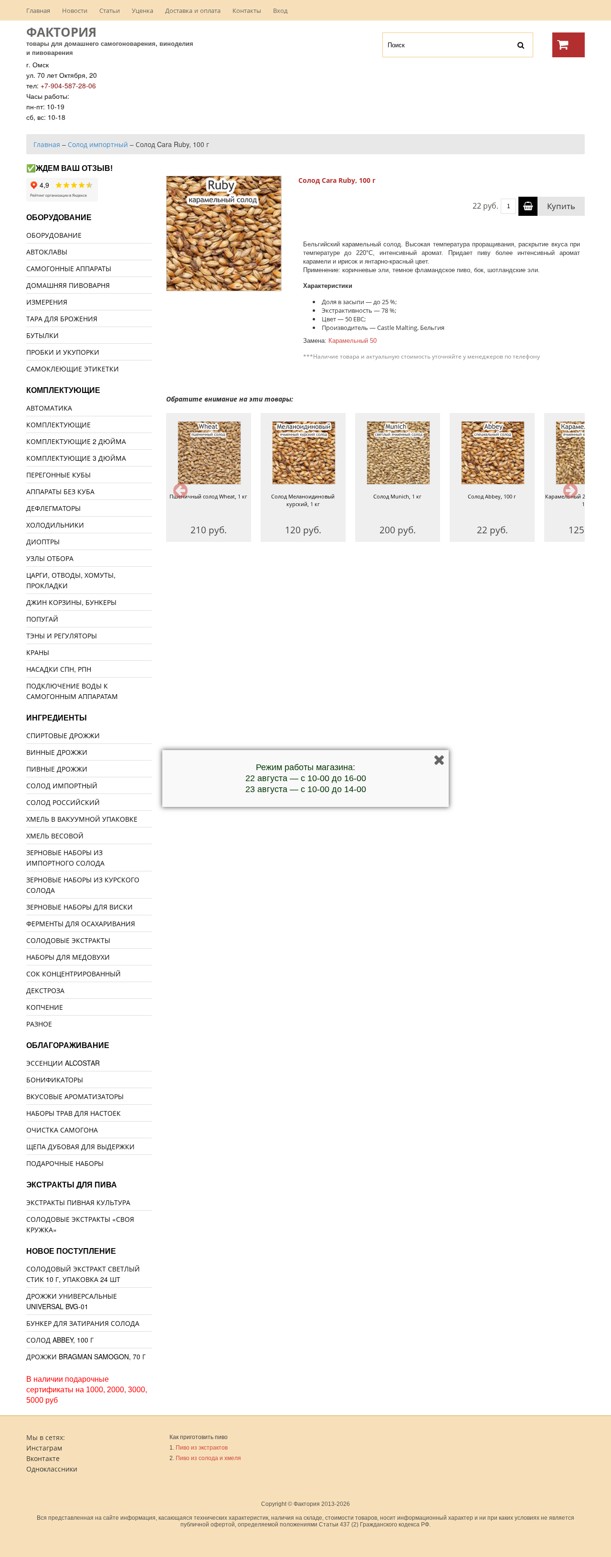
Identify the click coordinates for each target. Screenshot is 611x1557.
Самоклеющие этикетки (72, 368)
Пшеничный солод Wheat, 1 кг (208, 496)
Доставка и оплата (193, 10)
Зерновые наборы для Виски (79, 906)
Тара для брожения (61, 318)
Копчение (44, 1007)
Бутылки (42, 335)
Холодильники (55, 525)
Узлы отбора (50, 558)
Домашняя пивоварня (68, 285)
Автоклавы (46, 251)
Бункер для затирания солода (82, 1323)
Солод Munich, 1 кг (397, 496)
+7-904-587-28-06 (68, 85)
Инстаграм (44, 1447)
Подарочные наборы (65, 1163)
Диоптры (43, 541)
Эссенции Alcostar (63, 1063)
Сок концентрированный (73, 973)
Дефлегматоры (53, 508)
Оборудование (54, 235)
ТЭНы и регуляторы (61, 635)
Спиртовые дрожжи (63, 735)
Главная (38, 10)
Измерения (46, 302)
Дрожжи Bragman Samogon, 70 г (86, 1356)
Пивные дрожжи (56, 768)
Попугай (42, 619)
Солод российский (63, 802)
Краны (37, 652)
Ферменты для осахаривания (80, 923)
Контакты (246, 10)
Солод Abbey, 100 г (492, 496)
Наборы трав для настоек (73, 1113)
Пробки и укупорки (62, 352)
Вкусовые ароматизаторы (75, 1096)
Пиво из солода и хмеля (208, 1458)
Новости (74, 10)
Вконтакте (43, 1458)
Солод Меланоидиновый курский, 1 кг (303, 500)
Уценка (142, 10)
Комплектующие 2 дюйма (76, 441)
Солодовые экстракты (68, 940)
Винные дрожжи (56, 752)
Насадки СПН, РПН (58, 669)
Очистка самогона (62, 1129)
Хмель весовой (55, 835)
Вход (280, 10)
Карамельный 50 (352, 340)
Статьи (109, 10)
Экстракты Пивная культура (78, 1202)
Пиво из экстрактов (202, 1447)
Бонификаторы (54, 1079)
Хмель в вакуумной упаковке (81, 819)
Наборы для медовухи (68, 957)
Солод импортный (61, 785)
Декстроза (45, 990)
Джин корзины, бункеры (71, 602)
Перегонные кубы (58, 474)
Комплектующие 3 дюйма (76, 458)
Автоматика (49, 408)
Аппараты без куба (60, 491)
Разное (39, 1023)
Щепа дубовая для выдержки (80, 1146)
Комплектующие (58, 424)
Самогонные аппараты (68, 268)
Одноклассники (51, 1468)
